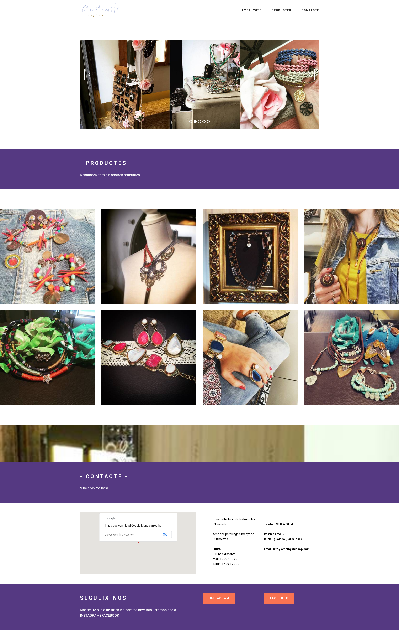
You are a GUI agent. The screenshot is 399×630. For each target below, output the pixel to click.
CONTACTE (310, 10)
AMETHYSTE (251, 10)
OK (165, 534)
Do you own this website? (119, 534)
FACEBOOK (279, 598)
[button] (89, 74)
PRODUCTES (281, 10)
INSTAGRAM (219, 598)
